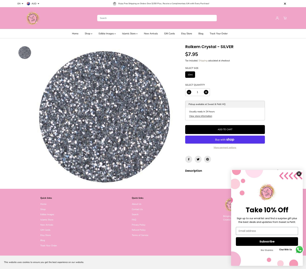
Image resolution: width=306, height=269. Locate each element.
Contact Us (137, 209)
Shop (88, 33)
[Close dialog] (299, 173)
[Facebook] (188, 159)
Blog (200, 33)
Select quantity (195, 84)
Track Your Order (219, 33)
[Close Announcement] (284, 3)
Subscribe (267, 241)
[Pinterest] (207, 159)
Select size (191, 68)
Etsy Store (186, 33)
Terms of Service (140, 235)
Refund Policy (139, 229)
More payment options (225, 147)
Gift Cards (169, 33)
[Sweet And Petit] (33, 18)
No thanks (267, 250)
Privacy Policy (138, 224)
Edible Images (106, 33)
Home (75, 33)
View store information (200, 116)
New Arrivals (151, 33)
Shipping (203, 60)
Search (135, 214)
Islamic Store (129, 33)
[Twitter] (198, 159)
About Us (136, 204)
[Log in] (277, 18)
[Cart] (284, 18)
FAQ (134, 219)
